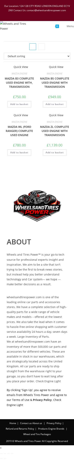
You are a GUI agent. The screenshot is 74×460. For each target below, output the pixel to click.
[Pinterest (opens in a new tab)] (35, 14)
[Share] (8, 453)
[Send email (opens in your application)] (50, 14)
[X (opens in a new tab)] (24, 14)
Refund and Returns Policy (20, 428)
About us (37, 423)
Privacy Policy (54, 423)
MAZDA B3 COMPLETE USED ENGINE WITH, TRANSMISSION (19, 83)
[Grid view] (32, 46)
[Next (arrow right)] (5, 458)
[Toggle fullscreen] (5, 453)
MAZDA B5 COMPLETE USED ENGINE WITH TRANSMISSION (54, 83)
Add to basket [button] (19, 104)
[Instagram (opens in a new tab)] (40, 14)
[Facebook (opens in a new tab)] (30, 14)
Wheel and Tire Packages (37, 434)
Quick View (20, 67)
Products (43, 428)
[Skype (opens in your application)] (45, 14)
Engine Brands (56, 428)
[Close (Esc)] (12, 453)
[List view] (41, 46)
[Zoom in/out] (1, 453)
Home (12, 423)
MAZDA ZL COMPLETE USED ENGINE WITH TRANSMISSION (54, 131)
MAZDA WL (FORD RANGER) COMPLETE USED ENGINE (19, 131)
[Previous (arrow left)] (1, 458)
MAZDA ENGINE (19, 73)
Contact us (26, 423)
